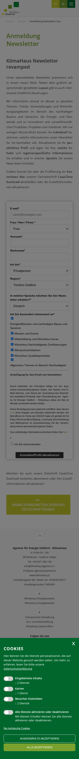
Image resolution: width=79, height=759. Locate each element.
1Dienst (21, 693)
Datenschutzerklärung (18, 668)
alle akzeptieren (39, 747)
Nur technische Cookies (17, 728)
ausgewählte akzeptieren (39, 738)
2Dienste (22, 683)
